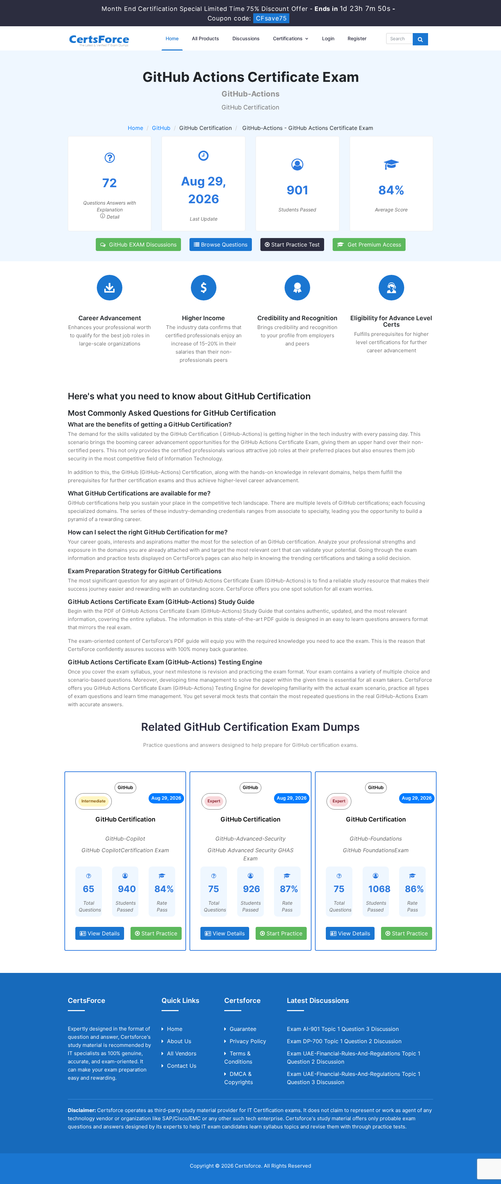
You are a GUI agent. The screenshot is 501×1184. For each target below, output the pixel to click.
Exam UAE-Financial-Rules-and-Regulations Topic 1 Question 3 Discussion (353, 1077)
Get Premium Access (372, 244)
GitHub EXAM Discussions (141, 244)
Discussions (246, 38)
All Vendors (181, 1053)
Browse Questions (223, 244)
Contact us (181, 1065)
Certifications (288, 38)
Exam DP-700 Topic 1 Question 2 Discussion (344, 1041)
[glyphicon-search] (420, 39)
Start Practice (158, 933)
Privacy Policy (248, 1041)
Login (328, 38)
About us (179, 1041)
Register (357, 38)
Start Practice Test (295, 244)
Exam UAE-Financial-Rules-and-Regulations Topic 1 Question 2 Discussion (353, 1057)
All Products (205, 38)
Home (172, 38)
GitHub (161, 127)
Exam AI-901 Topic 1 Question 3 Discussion (343, 1028)
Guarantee (243, 1028)
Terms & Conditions (238, 1057)
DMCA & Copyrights (238, 1077)
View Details (103, 933)
